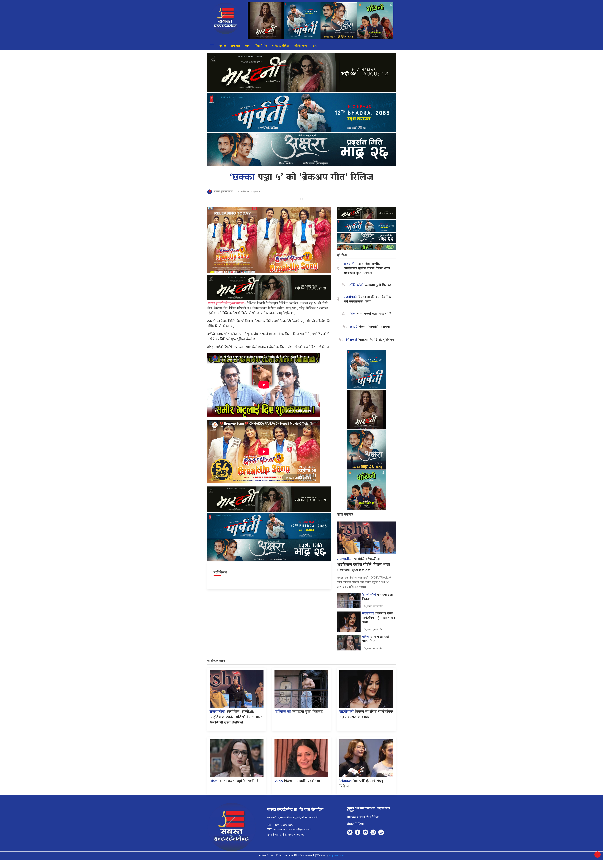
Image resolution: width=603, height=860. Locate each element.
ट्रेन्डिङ (342, 255)
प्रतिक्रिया (220, 572)
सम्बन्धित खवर (216, 661)
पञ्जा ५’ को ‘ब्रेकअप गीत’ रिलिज (301, 178)
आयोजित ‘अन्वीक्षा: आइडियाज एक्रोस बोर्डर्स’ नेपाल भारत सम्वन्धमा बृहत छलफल (367, 269)
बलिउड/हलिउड (281, 46)
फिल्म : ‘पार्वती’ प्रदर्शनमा (370, 327)
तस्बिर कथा (301, 46)
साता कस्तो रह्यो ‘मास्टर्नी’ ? (370, 314)
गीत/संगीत (260, 46)
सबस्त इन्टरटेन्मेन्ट (223, 191)
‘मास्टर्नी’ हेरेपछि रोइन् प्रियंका (370, 340)
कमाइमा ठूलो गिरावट (369, 285)
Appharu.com (336, 855)
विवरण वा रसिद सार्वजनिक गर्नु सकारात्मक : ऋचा (367, 299)
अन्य (314, 46)
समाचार (235, 46)
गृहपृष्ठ (222, 46)
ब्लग (247, 46)
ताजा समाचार (345, 514)
